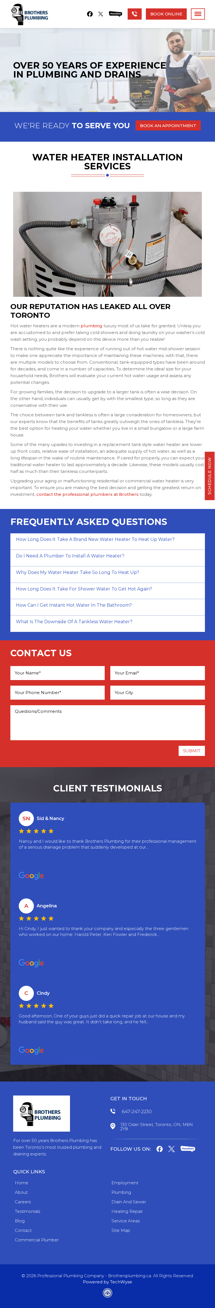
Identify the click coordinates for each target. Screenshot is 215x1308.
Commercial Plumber (37, 1240)
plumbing (91, 325)
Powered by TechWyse (107, 1281)
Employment (124, 1183)
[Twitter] (100, 14)
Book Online (166, 14)
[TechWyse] (107, 1294)
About (21, 1192)
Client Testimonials (107, 788)
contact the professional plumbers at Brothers (87, 494)
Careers (23, 1202)
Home (21, 1183)
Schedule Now (209, 475)
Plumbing (121, 1192)
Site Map (120, 1230)
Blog (20, 1221)
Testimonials (27, 1211)
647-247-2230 (137, 1111)
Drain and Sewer (128, 1202)
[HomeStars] (115, 14)
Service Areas (125, 1221)
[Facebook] (90, 14)
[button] (168, 125)
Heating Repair (127, 1211)
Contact (23, 1230)
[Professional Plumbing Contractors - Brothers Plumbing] (31, 14)
